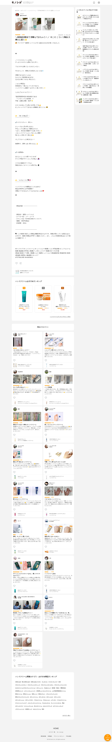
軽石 (43, 709)
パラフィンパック (19, 709)
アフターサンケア (52, 681)
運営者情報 (43, 736)
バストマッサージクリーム (34, 703)
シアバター (53, 700)
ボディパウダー (29, 700)
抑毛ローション (27, 694)
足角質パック (28, 709)
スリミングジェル (28, 706)
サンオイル (45, 681)
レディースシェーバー (30, 691)
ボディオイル (42, 697)
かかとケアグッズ (47, 706)
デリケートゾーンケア (21, 703)
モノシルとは (60, 732)
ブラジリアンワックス (51, 694)
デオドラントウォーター (60, 684)
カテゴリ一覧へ (66, 715)
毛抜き (57, 688)
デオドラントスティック (34, 684)
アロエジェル (46, 700)
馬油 (63, 703)
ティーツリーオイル (56, 703)
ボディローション (19, 700)
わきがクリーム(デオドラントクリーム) (25, 688)
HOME (56, 728)
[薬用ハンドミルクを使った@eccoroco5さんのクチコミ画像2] (35, 24)
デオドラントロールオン (47, 684)
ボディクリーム (34, 697)
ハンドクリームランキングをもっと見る (60, 316)
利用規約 (50, 736)
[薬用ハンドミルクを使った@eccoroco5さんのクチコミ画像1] (21, 24)
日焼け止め (18, 681)
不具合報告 (68, 736)
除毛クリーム (18, 694)
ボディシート (39, 688)
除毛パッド (35, 694)
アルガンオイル (46, 703)
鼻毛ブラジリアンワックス (22, 697)
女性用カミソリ (19, 691)
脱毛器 (53, 688)
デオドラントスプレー (21, 684)
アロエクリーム (38, 700)
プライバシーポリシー (59, 736)
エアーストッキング (58, 706)
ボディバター (57, 697)
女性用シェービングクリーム (43, 691)
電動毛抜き (63, 688)
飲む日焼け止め (26, 681)
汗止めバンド (47, 688)
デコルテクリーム (61, 700)
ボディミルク (49, 697)
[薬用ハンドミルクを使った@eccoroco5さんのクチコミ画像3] (48, 24)
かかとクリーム (37, 709)
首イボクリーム (38, 706)
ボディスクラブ (19, 706)
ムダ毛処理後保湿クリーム (59, 691)
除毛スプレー (41, 694)
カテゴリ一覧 (52, 732)
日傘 (59, 681)
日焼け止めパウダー (36, 681)
